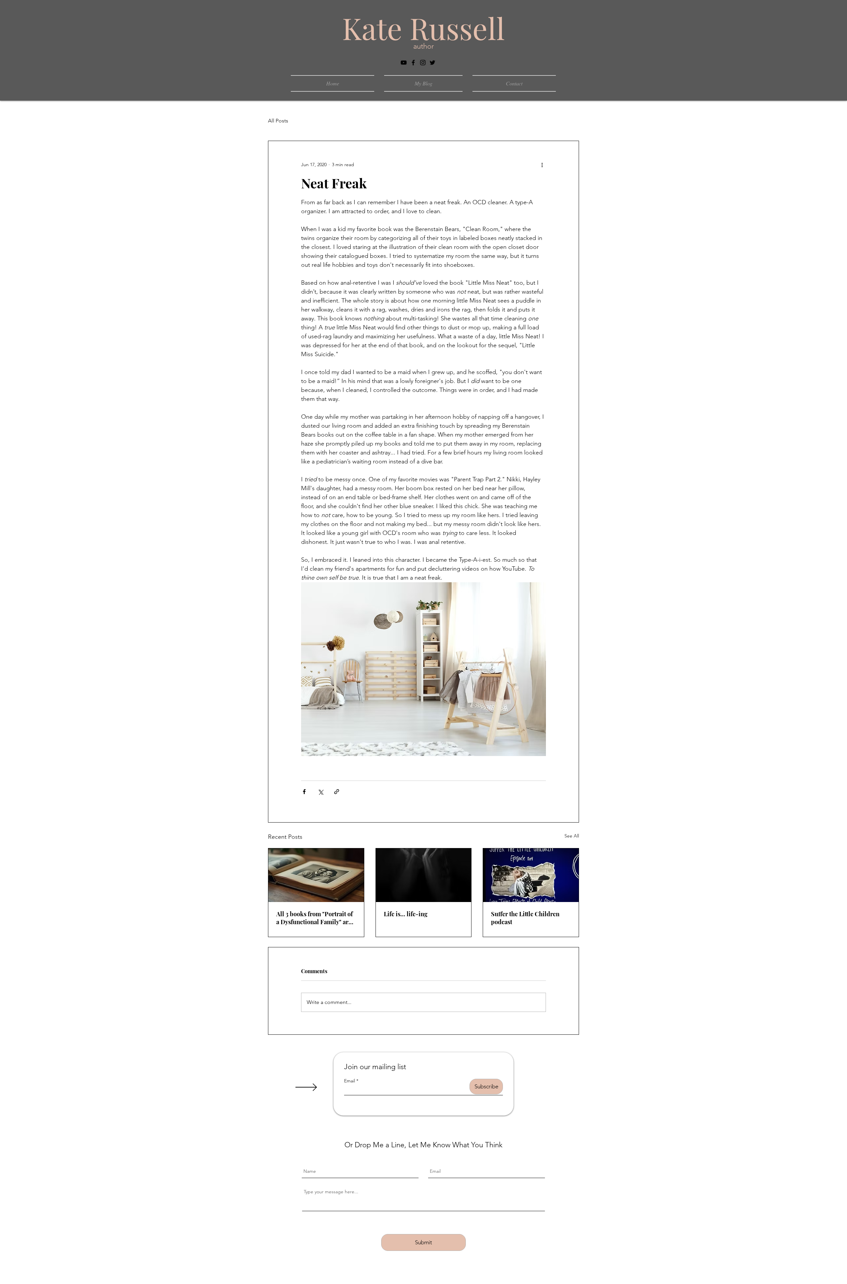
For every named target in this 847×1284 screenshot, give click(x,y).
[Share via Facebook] (304, 791)
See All (571, 836)
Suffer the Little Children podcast (525, 918)
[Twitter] (432, 62)
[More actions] (542, 165)
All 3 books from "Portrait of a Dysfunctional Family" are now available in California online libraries (314, 918)
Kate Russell (423, 28)
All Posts (278, 121)
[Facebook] (413, 62)
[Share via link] (337, 791)
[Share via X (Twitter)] (320, 791)
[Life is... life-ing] (423, 875)
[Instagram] (422, 62)
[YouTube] (403, 62)
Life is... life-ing (405, 914)
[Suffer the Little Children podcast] (531, 875)
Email (349, 1080)
